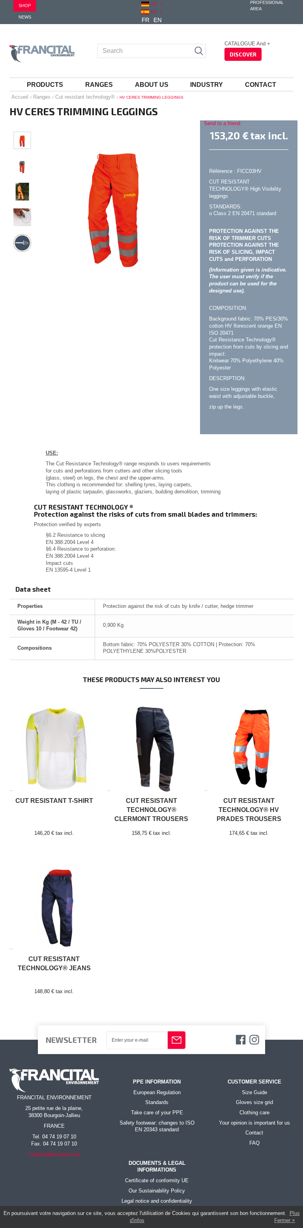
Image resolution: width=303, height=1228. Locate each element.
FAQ (254, 1143)
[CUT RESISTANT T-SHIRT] (54, 746)
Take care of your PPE (157, 1113)
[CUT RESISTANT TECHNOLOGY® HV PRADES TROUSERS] (249, 746)
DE (154, 3)
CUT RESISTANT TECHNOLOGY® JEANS (54, 963)
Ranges (99, 84)
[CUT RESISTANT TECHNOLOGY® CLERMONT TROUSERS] (151, 746)
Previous (22, 122)
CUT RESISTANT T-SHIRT (54, 800)
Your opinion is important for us (254, 1123)
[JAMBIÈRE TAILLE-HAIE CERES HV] (22, 140)
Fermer (282, 1220)
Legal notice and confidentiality (157, 1201)
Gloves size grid (254, 1102)
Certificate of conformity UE (157, 1180)
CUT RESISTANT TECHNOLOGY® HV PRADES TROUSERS (249, 809)
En (157, 20)
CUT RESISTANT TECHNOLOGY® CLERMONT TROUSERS (151, 809)
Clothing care (254, 1113)
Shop (25, 5)
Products (45, 84)
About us (151, 84)
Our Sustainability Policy (157, 1191)
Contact (260, 84)
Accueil (19, 97)
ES (154, 11)
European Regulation (157, 1092)
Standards (156, 1102)
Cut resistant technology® (85, 97)
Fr (146, 20)
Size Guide (254, 1092)
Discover (243, 54)
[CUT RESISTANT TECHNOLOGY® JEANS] (54, 904)
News (25, 17)
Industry (206, 84)
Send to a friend (222, 123)
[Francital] (42, 53)
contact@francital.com (54, 1154)
